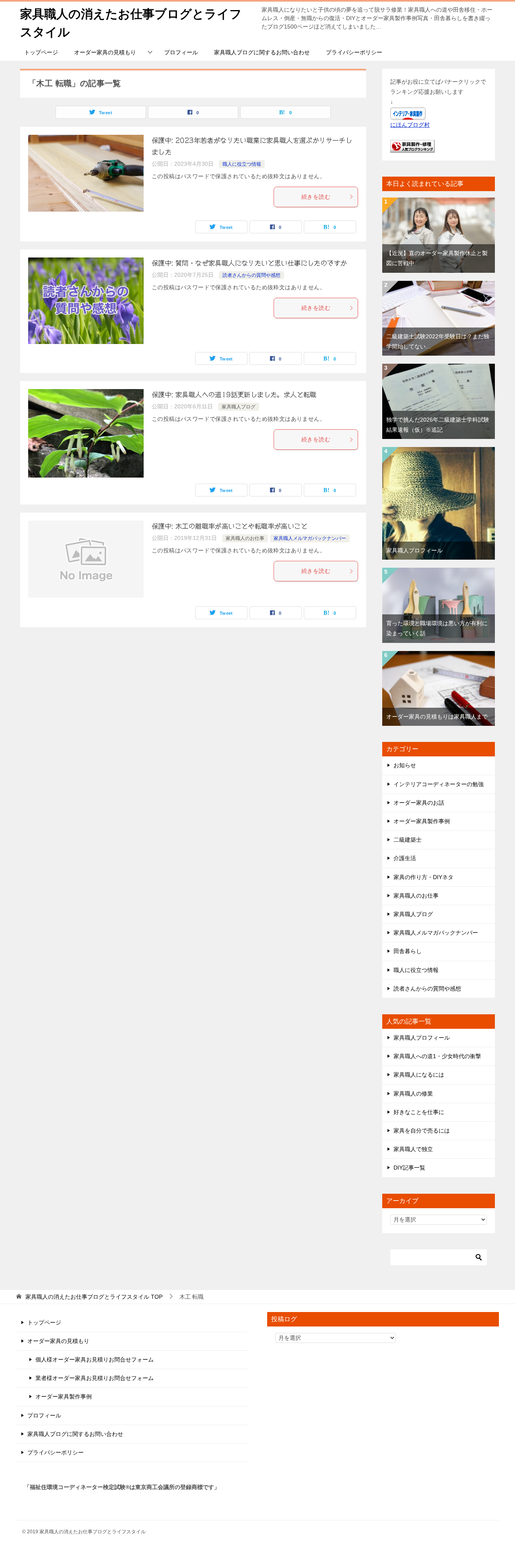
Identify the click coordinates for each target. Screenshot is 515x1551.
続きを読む (315, 197)
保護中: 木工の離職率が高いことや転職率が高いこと (229, 526)
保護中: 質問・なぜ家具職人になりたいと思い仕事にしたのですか (249, 263)
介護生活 (404, 858)
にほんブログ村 (410, 125)
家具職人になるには (418, 1074)
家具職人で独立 (413, 1149)
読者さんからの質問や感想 (251, 275)
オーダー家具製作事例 (421, 821)
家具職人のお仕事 (245, 538)
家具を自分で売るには (421, 1130)
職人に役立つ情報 (241, 164)
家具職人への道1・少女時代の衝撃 (437, 1056)
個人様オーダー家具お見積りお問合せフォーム (94, 1359)
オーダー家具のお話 (418, 802)
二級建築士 (407, 839)
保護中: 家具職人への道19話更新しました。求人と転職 (234, 394)
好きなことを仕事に (418, 1112)
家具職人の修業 (413, 1093)
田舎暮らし (407, 951)
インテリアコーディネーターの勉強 (438, 784)
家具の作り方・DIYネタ (423, 877)
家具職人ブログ (238, 407)
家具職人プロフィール (414, 550)
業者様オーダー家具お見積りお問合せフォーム (94, 1378)
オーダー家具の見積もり (105, 52)
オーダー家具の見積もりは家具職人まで (437, 716)
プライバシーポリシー (354, 52)
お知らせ (404, 765)
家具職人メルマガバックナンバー (310, 538)
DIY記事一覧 (409, 1167)
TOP (94, 1297)
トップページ (41, 52)
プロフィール (181, 52)
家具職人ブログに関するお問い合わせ (262, 52)
